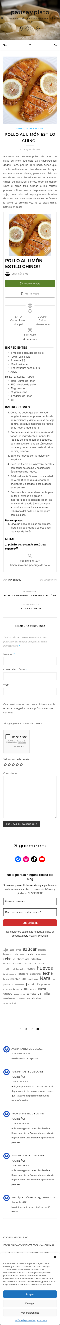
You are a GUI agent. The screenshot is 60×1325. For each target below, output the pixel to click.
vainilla (44, 993)
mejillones (33, 979)
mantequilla (18, 979)
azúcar (30, 949)
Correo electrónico (15, 669)
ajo (5, 949)
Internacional (35, 128)
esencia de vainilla (12, 963)
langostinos (36, 973)
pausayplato (30, 12)
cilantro (36, 959)
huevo (30, 968)
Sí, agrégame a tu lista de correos (23, 723)
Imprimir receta (31, 283)
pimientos (45, 984)
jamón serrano (9, 974)
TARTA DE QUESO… (31, 1048)
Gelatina (41, 963)
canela (29, 954)
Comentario (10, 773)
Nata (45, 978)
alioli (12, 949)
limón (6, 979)
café (16, 954)
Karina (15, 1155)
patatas (33, 984)
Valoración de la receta (16, 759)
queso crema (19, 994)
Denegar (30, 1303)
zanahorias (34, 998)
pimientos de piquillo (12, 989)
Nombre (9, 654)
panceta (8, 984)
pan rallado (19, 984)
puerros (42, 988)
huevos (45, 968)
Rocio (15, 1113)
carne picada (40, 954)
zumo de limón (10, 1003)
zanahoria (20, 998)
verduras (9, 998)
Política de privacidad (25, 1320)
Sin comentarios (48, 579)
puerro (33, 989)
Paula (15, 1071)
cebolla (9, 959)
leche (48, 973)
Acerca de (42, 1320)
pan (53, 979)
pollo (26, 988)
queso (7, 993)
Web (6, 684)
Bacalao (42, 949)
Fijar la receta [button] (32, 293)
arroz (18, 949)
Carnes (19, 128)
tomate (31, 993)
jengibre (23, 973)
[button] (55, 1257)
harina (9, 968)
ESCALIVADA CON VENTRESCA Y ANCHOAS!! (28, 1245)
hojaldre (20, 968)
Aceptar (30, 1294)
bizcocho (7, 954)
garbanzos (30, 963)
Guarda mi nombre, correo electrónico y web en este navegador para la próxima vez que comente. (29, 708)
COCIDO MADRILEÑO (15, 1237)
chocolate (23, 959)
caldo (22, 954)
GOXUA (50, 1197)
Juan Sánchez (14, 579)
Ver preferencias (30, 1312)
